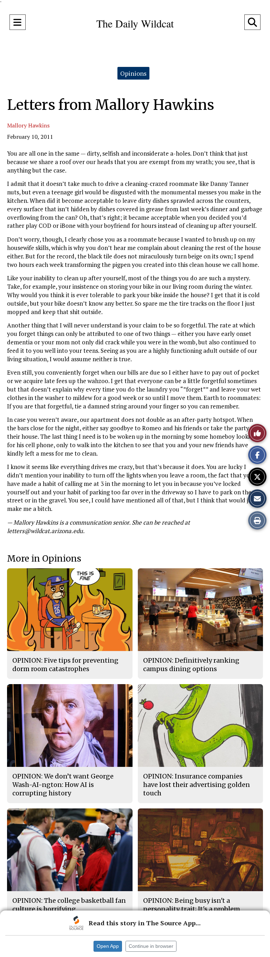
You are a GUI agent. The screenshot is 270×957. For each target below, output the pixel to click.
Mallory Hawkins (28, 125)
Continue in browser (151, 946)
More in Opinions (44, 558)
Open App (108, 946)
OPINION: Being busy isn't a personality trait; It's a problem (191, 904)
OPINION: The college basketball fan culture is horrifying (69, 904)
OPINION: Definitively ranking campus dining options (191, 664)
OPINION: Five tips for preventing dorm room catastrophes (65, 664)
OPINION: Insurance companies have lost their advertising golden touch (196, 785)
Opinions (133, 73)
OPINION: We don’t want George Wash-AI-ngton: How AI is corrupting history (63, 785)
